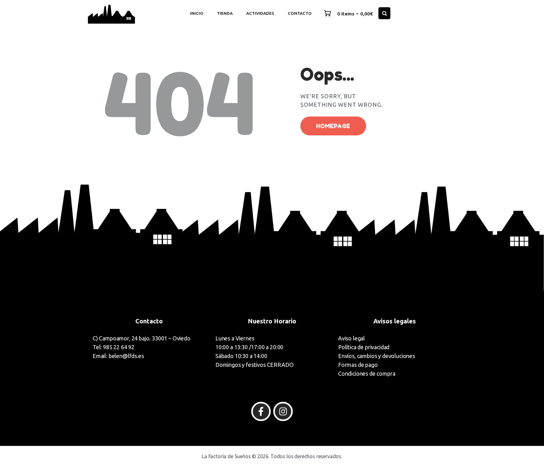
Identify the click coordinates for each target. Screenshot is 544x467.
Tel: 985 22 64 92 (113, 347)
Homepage (333, 125)
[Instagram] (283, 411)
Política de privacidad (363, 347)
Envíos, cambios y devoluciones (376, 356)
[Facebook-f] (261, 411)
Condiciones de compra (366, 373)
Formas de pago (358, 365)
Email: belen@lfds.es (118, 356)
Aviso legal (351, 338)
